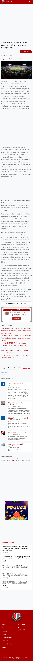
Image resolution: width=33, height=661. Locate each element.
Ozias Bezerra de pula (15, 444)
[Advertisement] (16, 21)
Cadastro (4, 647)
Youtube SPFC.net (7, 644)
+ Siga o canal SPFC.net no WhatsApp (11, 59)
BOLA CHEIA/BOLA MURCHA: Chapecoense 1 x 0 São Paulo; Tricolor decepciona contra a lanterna (16, 338)
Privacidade (5, 641)
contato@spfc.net (7, 637)
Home (3, 624)
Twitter (21, 627)
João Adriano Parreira (15, 384)
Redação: (6, 52)
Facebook (22, 624)
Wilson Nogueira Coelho (15, 403)
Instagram (22, 629)
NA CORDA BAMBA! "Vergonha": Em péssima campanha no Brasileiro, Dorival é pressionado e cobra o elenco (16, 330)
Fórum (4, 634)
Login (3, 650)
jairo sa (10, 418)
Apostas (4, 631)
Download (16, 318)
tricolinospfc (12, 433)
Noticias (4, 628)
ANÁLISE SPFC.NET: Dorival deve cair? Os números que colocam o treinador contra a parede (15, 345)
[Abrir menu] (30, 1)
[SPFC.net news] (16, 368)
